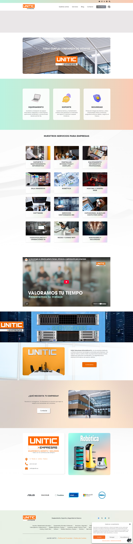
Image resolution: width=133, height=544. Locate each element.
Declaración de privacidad (116, 540)
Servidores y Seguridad (81, 525)
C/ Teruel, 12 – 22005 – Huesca (38, 459)
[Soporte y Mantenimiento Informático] (38, 157)
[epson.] (88, 495)
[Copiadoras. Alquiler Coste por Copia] (95, 207)
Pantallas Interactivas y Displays (56, 527)
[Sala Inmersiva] (38, 182)
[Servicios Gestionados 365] (66, 207)
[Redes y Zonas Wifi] (66, 231)
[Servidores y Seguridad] (95, 231)
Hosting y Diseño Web (45, 529)
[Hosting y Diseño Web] (95, 182)
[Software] (38, 207)
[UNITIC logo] (29, 6)
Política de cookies (106, 540)
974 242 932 (33, 464)
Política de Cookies (80, 538)
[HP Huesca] (59, 495)
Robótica (81, 529)
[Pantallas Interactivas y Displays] (66, 157)
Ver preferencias (124, 537)
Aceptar (99, 537)
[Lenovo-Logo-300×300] (73, 495)
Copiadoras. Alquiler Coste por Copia (76, 527)
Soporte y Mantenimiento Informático (41, 525)
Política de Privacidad (65, 538)
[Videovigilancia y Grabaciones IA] (38, 231)
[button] (130, 524)
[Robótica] (66, 182)
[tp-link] (102, 495)
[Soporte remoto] (109, 6)
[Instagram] (102, 1)
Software (56, 529)
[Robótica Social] (89, 454)
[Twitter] (104, 1)
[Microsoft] (31, 495)
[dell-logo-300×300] (45, 495)
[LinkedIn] (107, 1)
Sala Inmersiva (89, 529)
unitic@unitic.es (34, 468)
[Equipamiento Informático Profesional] (95, 157)
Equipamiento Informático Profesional (63, 525)
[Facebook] (99, 1)
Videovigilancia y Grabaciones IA (38, 527)
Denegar (112, 537)
